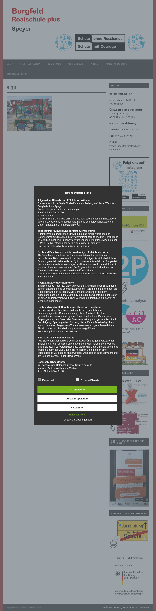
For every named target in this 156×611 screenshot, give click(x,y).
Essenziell (48, 380)
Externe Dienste (90, 380)
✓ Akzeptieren (77, 389)
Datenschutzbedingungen (78, 419)
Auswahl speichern (77, 398)
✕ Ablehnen (77, 407)
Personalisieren (77, 414)
